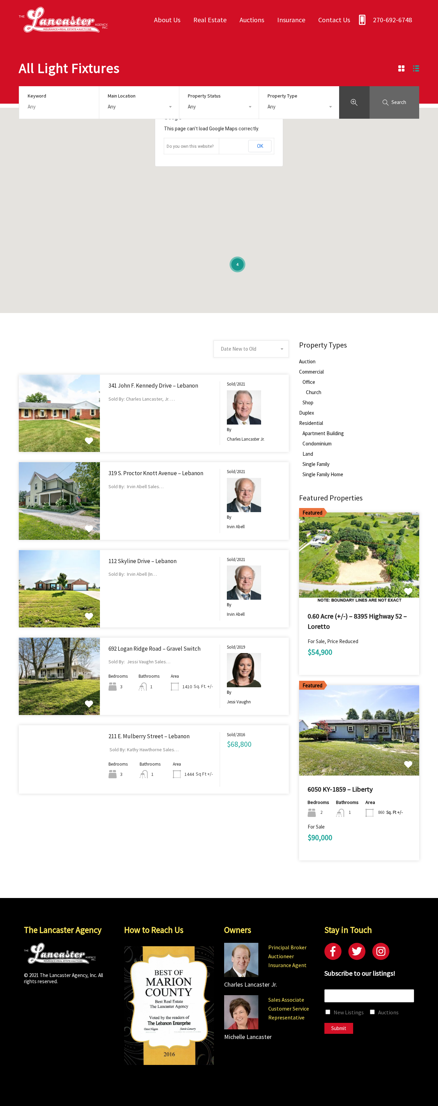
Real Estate (210, 19)
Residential (311, 423)
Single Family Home (322, 474)
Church (313, 392)
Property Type (282, 96)
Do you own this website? (190, 146)
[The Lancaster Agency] (63, 29)
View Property (59, 436)
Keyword (37, 96)
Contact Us (334, 19)
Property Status (204, 96)
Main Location (122, 96)
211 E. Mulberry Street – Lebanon (149, 736)
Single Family (316, 464)
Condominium (317, 444)
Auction (307, 362)
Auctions (252, 19)
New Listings (349, 1012)
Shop (307, 403)
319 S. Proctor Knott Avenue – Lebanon (155, 473)
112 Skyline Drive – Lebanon (142, 561)
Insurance (291, 19)
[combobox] (139, 107)
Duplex (306, 413)
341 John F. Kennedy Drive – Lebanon (153, 385)
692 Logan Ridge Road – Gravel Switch (154, 648)
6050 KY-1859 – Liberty (340, 789)
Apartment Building (323, 433)
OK (260, 146)
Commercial (311, 372)
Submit (338, 1028)
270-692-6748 (392, 19)
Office (308, 382)
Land (307, 454)
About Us (167, 19)
